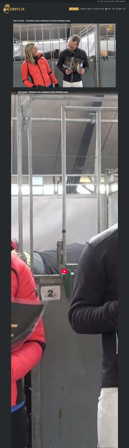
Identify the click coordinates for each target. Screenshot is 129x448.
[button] (124, 9)
